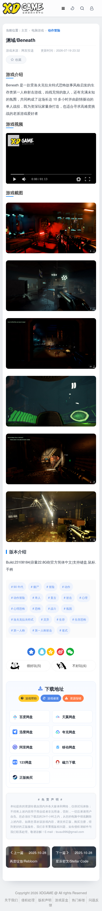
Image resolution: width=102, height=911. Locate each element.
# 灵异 (45, 619)
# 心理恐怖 (18, 608)
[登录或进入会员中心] (92, 8)
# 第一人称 (18, 630)
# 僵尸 (35, 587)
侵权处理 (28, 900)
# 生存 (61, 619)
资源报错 (75, 698)
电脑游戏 (38, 30)
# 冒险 (50, 587)
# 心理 (83, 597)
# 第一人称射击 (42, 630)
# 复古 (52, 597)
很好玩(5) (34, 665)
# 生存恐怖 (79, 619)
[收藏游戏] (31, 652)
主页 (24, 30)
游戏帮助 (31, 698)
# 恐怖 (36, 608)
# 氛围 (68, 608)
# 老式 (64, 630)
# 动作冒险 (18, 597)
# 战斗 (52, 608)
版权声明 (44, 900)
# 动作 (66, 587)
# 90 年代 (17, 587)
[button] (72, 8)
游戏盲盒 (61, 900)
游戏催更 (53, 698)
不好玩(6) (79, 665)
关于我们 (11, 900)
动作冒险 (54, 30)
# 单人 (36, 597)
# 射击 (68, 597)
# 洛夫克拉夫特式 (22, 619)
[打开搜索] (82, 8)
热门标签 (78, 900)
